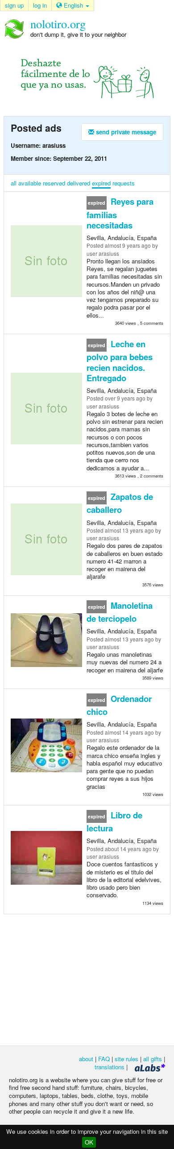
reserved (54, 183)
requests (123, 183)
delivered (78, 183)
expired (101, 183)
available (29, 183)
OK (89, 1142)
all (14, 183)
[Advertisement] (87, 979)
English (73, 5)
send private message (125, 132)
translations (109, 1067)
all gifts (152, 1058)
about (86, 1058)
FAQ (104, 1058)
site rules (126, 1058)
